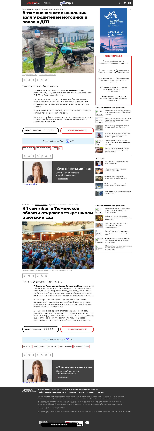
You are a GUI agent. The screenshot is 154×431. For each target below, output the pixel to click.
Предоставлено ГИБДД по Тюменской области (39, 75)
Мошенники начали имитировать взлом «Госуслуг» (116, 162)
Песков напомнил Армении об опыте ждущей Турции (118, 192)
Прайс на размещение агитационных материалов (80, 390)
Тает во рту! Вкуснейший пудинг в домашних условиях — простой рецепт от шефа (117, 150)
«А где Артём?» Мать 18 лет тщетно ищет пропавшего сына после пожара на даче (117, 210)
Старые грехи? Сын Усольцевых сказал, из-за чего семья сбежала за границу (117, 142)
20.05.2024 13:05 (27, 9)
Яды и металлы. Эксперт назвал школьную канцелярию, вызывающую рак (116, 225)
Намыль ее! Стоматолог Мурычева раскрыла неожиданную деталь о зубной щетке (117, 240)
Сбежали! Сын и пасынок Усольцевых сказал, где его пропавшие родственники (118, 247)
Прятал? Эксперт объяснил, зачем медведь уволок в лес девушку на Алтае (117, 233)
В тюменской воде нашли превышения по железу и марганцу (114, 62)
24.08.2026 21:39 (27, 205)
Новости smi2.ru (29, 184)
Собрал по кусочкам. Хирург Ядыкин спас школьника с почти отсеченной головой (118, 112)
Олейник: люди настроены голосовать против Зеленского (116, 177)
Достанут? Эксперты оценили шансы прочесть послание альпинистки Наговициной (118, 120)
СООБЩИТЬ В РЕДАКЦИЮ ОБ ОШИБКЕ (91, 392)
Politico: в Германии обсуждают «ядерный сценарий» (116, 169)
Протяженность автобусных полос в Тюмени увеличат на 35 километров (114, 71)
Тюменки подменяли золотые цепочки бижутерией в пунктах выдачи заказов (113, 98)
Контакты (72, 392)
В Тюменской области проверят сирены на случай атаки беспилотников (113, 89)
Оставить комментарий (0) (77, 130)
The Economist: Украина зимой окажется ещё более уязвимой (115, 184)
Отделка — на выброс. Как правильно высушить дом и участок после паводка (113, 80)
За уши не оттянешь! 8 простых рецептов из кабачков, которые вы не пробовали (118, 218)
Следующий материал (59, 425)
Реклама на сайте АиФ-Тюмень (49, 390)
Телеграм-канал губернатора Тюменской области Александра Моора (47, 270)
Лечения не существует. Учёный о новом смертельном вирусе (117, 126)
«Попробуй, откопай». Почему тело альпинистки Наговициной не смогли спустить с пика (117, 135)
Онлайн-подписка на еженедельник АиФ (52, 392)
